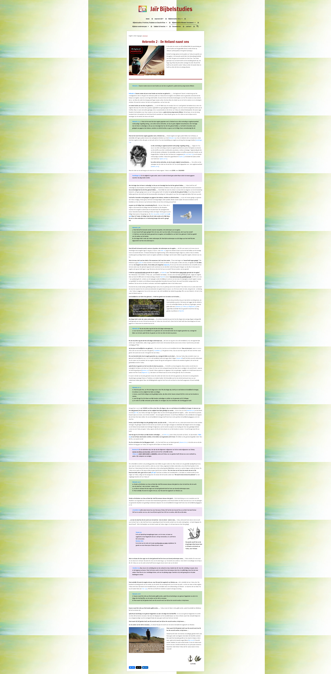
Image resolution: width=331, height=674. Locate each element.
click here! (145, 36)
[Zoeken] (197, 26)
